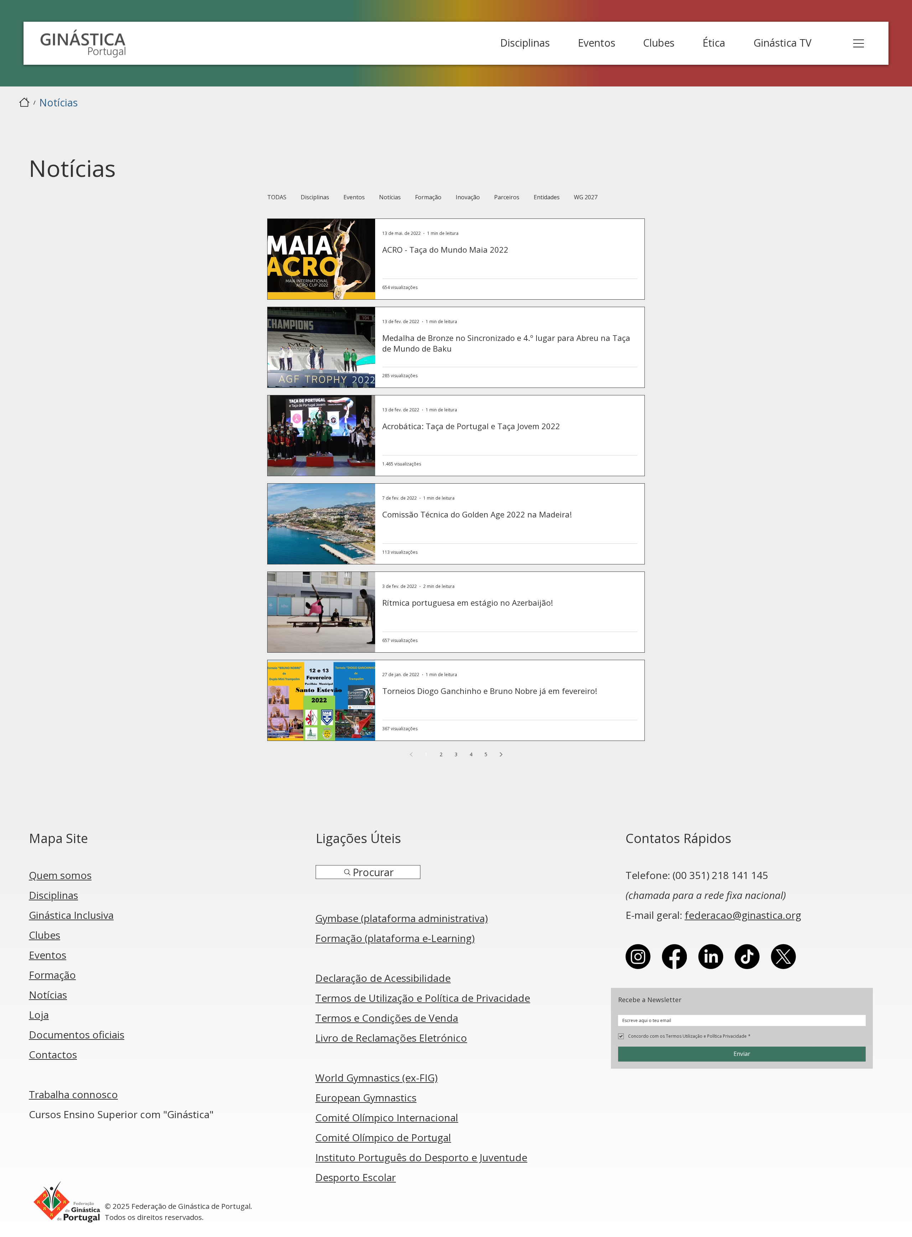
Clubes (44, 935)
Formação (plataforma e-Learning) (395, 938)
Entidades (547, 197)
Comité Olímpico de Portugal (383, 1137)
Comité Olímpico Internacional (386, 1117)
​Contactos (53, 1054)
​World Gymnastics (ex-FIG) (376, 1077)
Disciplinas (315, 197)
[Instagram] (638, 956)
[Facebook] (674, 956)
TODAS (276, 197)
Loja (39, 1014)
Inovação (468, 197)
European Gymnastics (365, 1097)
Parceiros (506, 197)
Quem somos (60, 875)
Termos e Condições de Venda (386, 1018)
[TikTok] (747, 956)
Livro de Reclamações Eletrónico (391, 1037)
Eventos (354, 197)
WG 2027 (585, 197)
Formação (428, 197)
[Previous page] (411, 754)
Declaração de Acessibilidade (383, 978)
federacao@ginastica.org (743, 915)
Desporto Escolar (355, 1177)
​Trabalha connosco (73, 1094)
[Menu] (859, 43)
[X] (783, 956)
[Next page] (500, 754)
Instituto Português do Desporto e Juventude (421, 1157)
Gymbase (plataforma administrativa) (401, 918)
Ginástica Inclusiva (71, 915)
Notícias (390, 197)
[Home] (24, 102)
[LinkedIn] (710, 956)
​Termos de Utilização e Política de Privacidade (422, 998)
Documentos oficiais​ (76, 1034)
